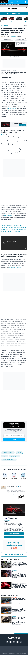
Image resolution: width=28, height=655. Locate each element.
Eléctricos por (8, 4)
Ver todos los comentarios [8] (14, 554)
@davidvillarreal (13, 36)
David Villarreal (6, 36)
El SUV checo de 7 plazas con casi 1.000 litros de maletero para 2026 (13, 77)
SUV (5, 456)
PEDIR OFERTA (22, 125)
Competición (10, 11)
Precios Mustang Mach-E (14, 542)
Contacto (4, 651)
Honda (24, 6)
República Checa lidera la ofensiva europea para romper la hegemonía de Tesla (13, 73)
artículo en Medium (15, 267)
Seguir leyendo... (15, 494)
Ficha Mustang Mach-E (14, 533)
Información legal (10, 651)
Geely (12, 6)
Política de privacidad (21, 651)
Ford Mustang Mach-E (9, 459)
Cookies (15, 651)
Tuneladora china (18, 6)
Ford (2, 135)
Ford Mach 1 (14, 456)
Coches (15, 11)
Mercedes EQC (12, 108)
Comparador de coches (14, 544)
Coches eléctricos (8, 452)
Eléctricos (5, 25)
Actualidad (3, 11)
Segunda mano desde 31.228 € (14, 545)
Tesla (8, 6)
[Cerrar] (25, 42)
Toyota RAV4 (3, 6)
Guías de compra (22, 11)
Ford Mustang (8, 215)
